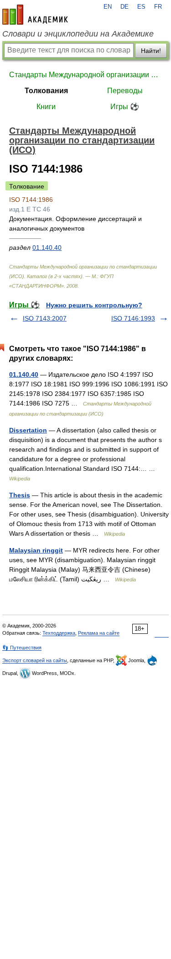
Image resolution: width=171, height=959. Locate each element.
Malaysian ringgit (36, 550)
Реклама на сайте (98, 633)
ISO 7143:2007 (45, 318)
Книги (46, 107)
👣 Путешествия (21, 647)
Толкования (46, 91)
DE (124, 7)
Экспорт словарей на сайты (34, 660)
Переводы (125, 91)
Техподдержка (58, 633)
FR (158, 7)
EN (108, 7)
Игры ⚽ (124, 107)
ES (141, 7)
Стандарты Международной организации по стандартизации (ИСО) (85, 75)
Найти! (151, 50)
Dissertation (28, 430)
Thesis (19, 495)
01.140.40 (47, 247)
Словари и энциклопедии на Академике (78, 33)
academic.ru (35, 15)
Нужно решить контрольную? (94, 305)
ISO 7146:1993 (133, 318)
